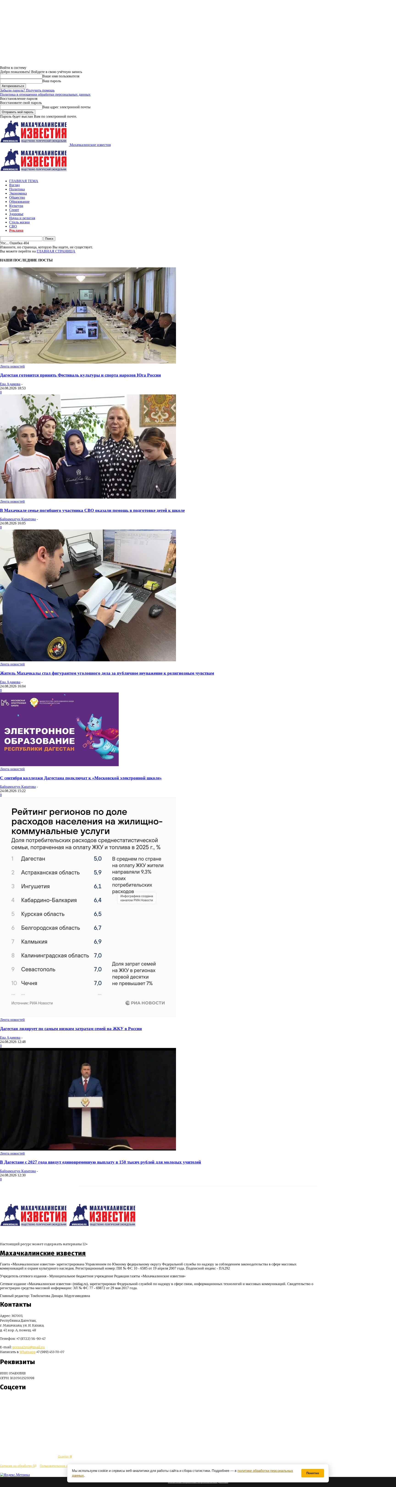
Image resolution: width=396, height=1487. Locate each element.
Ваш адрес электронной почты (66, 107)
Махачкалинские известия (43, 1253)
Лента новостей (12, 366)
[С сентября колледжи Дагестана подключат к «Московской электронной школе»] (59, 765)
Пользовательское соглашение (61, 1466)
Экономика (18, 193)
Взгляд (14, 185)
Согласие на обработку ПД (18, 1466)
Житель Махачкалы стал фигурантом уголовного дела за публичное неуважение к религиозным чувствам (107, 673)
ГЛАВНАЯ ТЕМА (23, 181)
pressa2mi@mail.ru (28, 1347)
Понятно (312, 1473)
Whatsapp (27, 1352)
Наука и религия (22, 218)
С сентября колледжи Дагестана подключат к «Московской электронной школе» (81, 778)
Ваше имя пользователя (60, 76)
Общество (17, 197)
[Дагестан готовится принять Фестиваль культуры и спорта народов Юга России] (88, 362)
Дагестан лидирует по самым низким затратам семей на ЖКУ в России (71, 1028)
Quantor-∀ (65, 1456)
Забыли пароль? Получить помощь (27, 90)
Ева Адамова (10, 384)
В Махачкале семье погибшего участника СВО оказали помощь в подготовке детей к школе (92, 510)
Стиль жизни (19, 222)
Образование (19, 202)
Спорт (14, 210)
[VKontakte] (12, 1401)
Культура (16, 206)
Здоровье (16, 214)
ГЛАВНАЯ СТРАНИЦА (56, 251)
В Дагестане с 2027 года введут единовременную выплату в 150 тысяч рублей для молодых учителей (100, 1162)
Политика (17, 189)
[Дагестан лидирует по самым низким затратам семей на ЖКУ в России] (88, 1016)
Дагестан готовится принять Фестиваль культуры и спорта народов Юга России (80, 375)
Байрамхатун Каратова (18, 519)
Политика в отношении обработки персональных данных (45, 94)
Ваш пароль (51, 81)
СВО (13, 226)
